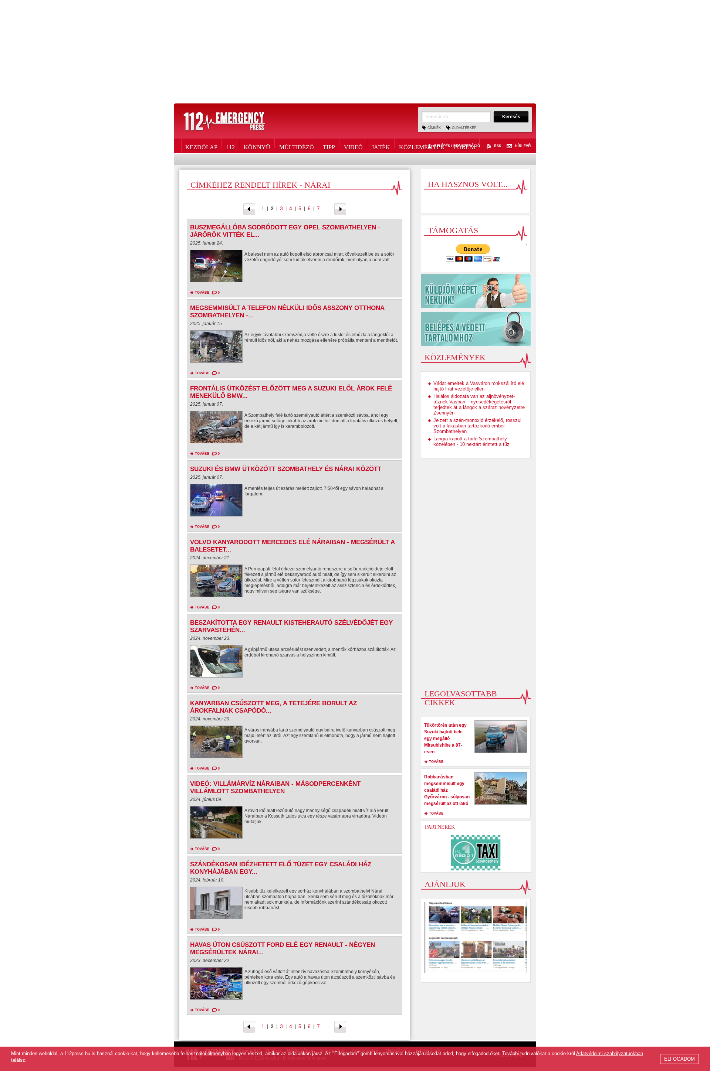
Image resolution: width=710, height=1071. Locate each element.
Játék (381, 146)
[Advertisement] (355, 51)
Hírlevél (523, 146)
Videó (353, 146)
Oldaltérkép (464, 128)
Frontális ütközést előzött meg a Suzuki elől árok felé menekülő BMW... (291, 392)
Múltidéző (296, 146)
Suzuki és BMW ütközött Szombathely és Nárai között (285, 469)
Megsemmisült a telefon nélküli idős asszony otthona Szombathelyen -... (287, 311)
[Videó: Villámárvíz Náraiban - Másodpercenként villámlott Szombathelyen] (216, 824)
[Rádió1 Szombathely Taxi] (476, 852)
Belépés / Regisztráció (457, 146)
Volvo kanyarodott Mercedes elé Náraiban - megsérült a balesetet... (292, 546)
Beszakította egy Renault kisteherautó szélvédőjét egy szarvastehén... (291, 626)
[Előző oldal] (249, 208)
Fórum (464, 146)
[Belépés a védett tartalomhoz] (476, 329)
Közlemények (422, 146)
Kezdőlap (201, 146)
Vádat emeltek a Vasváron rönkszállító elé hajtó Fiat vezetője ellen (478, 386)
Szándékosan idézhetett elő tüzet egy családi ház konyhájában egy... (280, 868)
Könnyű (257, 146)
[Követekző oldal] (340, 208)
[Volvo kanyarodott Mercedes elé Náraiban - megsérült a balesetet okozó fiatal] (216, 583)
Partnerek (440, 827)
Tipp (329, 146)
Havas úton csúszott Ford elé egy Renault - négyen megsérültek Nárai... (282, 948)
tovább (202, 292)
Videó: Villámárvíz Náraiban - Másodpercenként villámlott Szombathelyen (275, 787)
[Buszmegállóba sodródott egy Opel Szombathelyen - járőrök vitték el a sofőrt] (216, 268)
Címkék (434, 128)
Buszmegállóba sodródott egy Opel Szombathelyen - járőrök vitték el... (285, 231)
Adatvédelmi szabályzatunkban (609, 1053)
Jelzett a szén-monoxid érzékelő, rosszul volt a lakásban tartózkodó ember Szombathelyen (477, 425)
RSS (497, 146)
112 (230, 146)
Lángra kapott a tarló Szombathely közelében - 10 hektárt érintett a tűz (471, 441)
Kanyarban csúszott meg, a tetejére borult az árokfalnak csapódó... (273, 707)
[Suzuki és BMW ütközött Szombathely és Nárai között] (216, 502)
